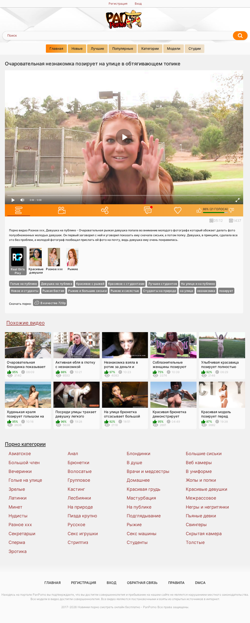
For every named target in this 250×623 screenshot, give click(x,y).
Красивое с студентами (126, 284)
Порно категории (25, 444)
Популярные (122, 48)
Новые (77, 48)
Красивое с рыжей (90, 284)
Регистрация (118, 3)
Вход (138, 3)
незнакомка (206, 291)
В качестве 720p (53, 303)
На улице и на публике (198, 284)
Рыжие (73, 269)
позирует (226, 291)
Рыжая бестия (53, 291)
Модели (173, 48)
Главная (56, 48)
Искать (240, 35)
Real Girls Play (18, 271)
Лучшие (97, 48)
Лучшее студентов (162, 284)
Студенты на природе (159, 291)
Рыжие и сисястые (125, 291)
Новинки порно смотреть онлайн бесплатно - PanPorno (117, 607)
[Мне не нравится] (231, 210)
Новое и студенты (25, 291)
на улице (186, 291)
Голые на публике (23, 284)
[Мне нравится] (199, 210)
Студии (194, 48)
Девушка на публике (56, 284)
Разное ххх (54, 269)
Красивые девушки (36, 270)
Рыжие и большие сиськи (87, 291)
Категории (150, 48)
